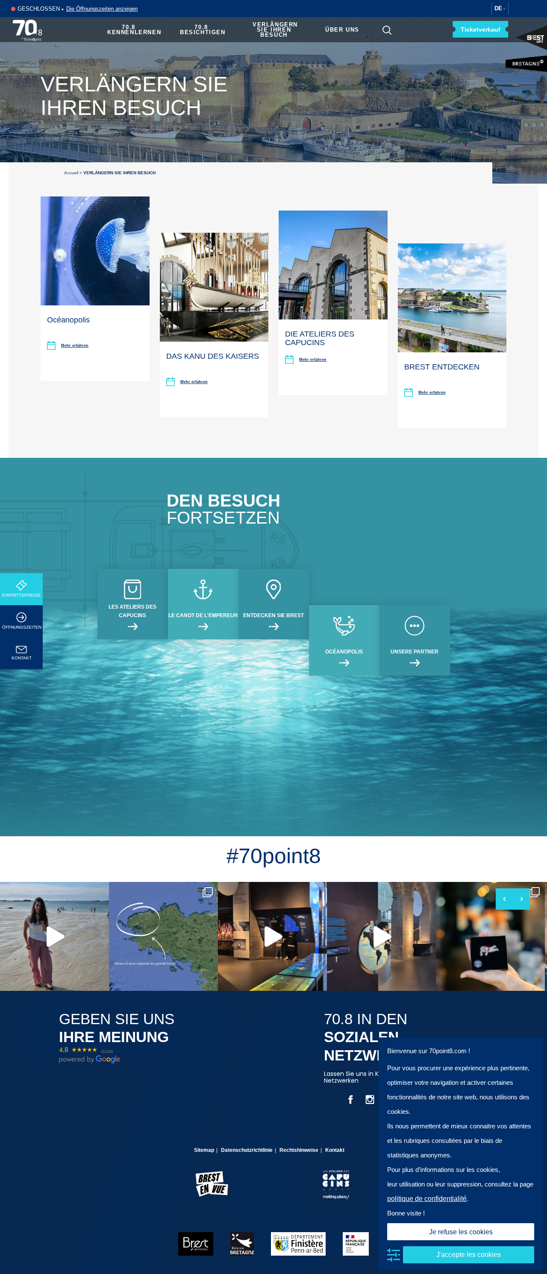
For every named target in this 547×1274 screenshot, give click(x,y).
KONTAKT (22, 658)
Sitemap (204, 1150)
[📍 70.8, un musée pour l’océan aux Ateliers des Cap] (163, 936)
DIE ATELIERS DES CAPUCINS (319, 338)
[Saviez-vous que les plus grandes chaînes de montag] (381, 936)
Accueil (71, 172)
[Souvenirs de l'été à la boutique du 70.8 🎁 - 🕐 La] (490, 936)
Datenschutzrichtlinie (247, 1150)
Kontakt (334, 1150)
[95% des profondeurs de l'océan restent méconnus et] (272, 936)
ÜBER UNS (342, 29)
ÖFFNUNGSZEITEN (21, 627)
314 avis (107, 1051)
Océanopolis (68, 320)
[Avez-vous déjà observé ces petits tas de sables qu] (54, 936)
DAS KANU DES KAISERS (212, 356)
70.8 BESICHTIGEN (203, 29)
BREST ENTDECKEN (441, 367)
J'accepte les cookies (468, 1254)
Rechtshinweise (298, 1150)
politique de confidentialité (427, 1198)
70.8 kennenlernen (134, 29)
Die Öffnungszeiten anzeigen (102, 9)
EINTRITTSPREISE (21, 595)
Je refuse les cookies (461, 1232)
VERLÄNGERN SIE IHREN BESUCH (275, 29)
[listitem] (54, 936)
